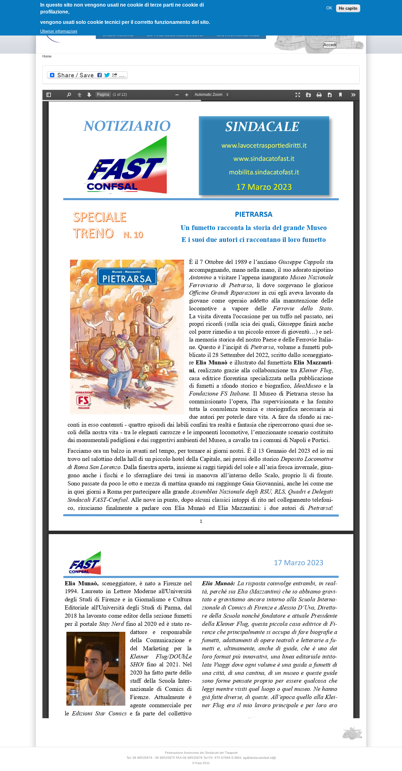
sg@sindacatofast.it (257, 757)
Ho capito (348, 8)
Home (47, 56)
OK (329, 8)
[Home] (61, 44)
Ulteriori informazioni (58, 31)
